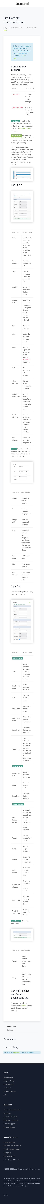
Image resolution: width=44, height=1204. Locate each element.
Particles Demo (8, 1156)
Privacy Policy (8, 1084)
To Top (5, 1195)
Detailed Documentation (12, 1149)
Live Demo (7, 1113)
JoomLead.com (20, 1169)
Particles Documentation (12, 1146)
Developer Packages (10, 1120)
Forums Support (9, 1124)
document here (24, 128)
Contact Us (7, 1088)
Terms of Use (8, 1077)
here (23, 1006)
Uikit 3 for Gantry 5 (18, 138)
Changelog (7, 1153)
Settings (10, 1030)
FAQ (4, 1095)
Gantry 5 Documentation (12, 1110)
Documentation (9, 1127)
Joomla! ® (6, 1178)
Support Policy (8, 1081)
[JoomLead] (22, 3)
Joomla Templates (10, 1117)
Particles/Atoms (9, 1142)
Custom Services (9, 1091)
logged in (16, 1053)
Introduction (11, 1026)
